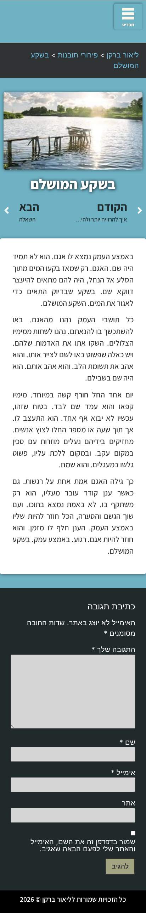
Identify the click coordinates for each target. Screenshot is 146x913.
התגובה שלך (113, 649)
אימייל (123, 772)
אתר (128, 803)
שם (127, 742)
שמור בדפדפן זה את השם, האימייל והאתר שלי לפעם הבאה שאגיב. (82, 845)
